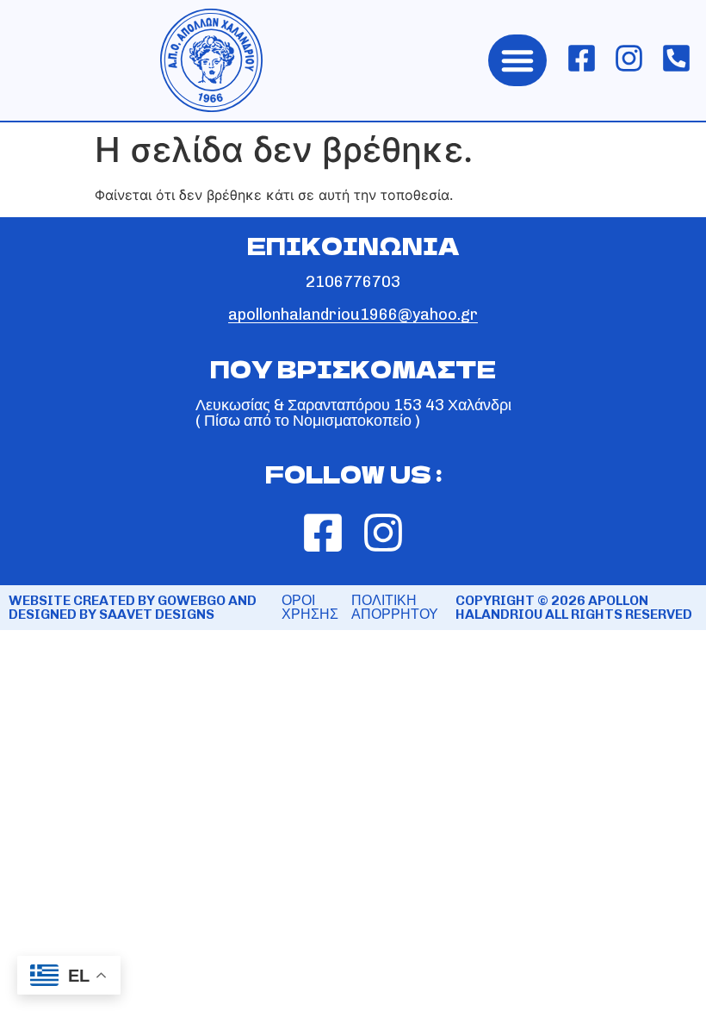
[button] (517, 60)
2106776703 (353, 281)
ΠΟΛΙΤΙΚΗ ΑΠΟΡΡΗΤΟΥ (394, 607)
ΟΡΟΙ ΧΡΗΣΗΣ (310, 607)
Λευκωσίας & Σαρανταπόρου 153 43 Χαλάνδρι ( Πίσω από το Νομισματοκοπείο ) (353, 413)
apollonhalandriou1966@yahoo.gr (353, 314)
